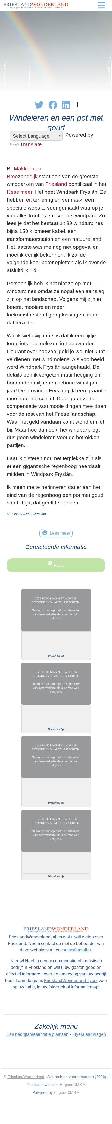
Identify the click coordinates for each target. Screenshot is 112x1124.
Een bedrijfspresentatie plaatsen (37, 1034)
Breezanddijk (22, 176)
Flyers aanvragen (89, 1034)
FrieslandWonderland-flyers (71, 980)
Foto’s (59, 565)
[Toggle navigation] (101, 5)
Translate (31, 144)
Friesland (56, 184)
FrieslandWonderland (25, 1076)
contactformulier (75, 950)
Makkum (24, 168)
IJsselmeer (19, 192)
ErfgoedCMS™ (73, 1084)
